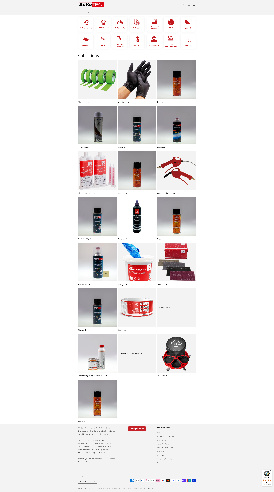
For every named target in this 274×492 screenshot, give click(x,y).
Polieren (121, 239)
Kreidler (121, 193)
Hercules (121, 147)
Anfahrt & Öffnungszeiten (166, 436)
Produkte (161, 239)
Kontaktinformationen (140, 488)
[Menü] (270, 471)
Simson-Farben (84, 330)
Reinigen (121, 284)
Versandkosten (162, 440)
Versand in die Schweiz (165, 444)
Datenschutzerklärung (165, 448)
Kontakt (160, 433)
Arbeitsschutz (123, 102)
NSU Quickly (83, 239)
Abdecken (82, 102)
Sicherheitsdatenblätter (165, 459)
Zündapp (82, 421)
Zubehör (161, 375)
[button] (85, 12)
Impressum (161, 455)
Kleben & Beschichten (87, 193)
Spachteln (122, 330)
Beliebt (160, 102)
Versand (129, 488)
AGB (158, 463)
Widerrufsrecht (162, 451)
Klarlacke (161, 147)
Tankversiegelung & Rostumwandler (93, 375)
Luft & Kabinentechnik (166, 193)
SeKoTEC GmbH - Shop (89, 489)
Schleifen (161, 284)
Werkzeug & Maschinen (130, 353)
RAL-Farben (83, 284)
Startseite (163, 307)
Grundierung (83, 147)
